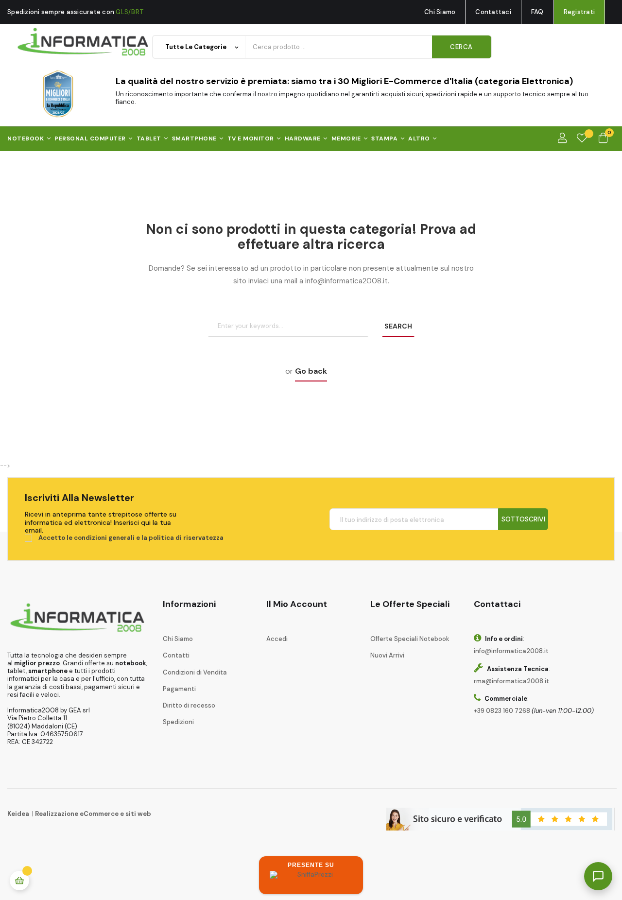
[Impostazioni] (562, 138)
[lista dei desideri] (582, 138)
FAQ (537, 12)
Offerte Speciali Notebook (409, 639)
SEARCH (398, 326)
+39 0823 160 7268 (502, 711)
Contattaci (493, 12)
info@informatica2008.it (511, 651)
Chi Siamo (439, 12)
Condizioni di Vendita (195, 672)
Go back (311, 371)
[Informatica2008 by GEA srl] (83, 42)
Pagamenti (179, 689)
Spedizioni (178, 722)
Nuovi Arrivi (387, 655)
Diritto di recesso (189, 705)
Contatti (176, 655)
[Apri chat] (598, 876)
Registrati (579, 12)
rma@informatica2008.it (511, 681)
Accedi (277, 639)
